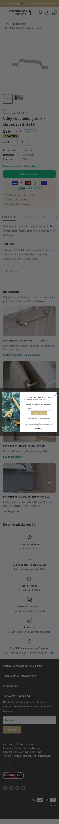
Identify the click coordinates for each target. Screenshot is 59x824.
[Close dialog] (55, 394)
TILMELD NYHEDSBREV (38, 413)
